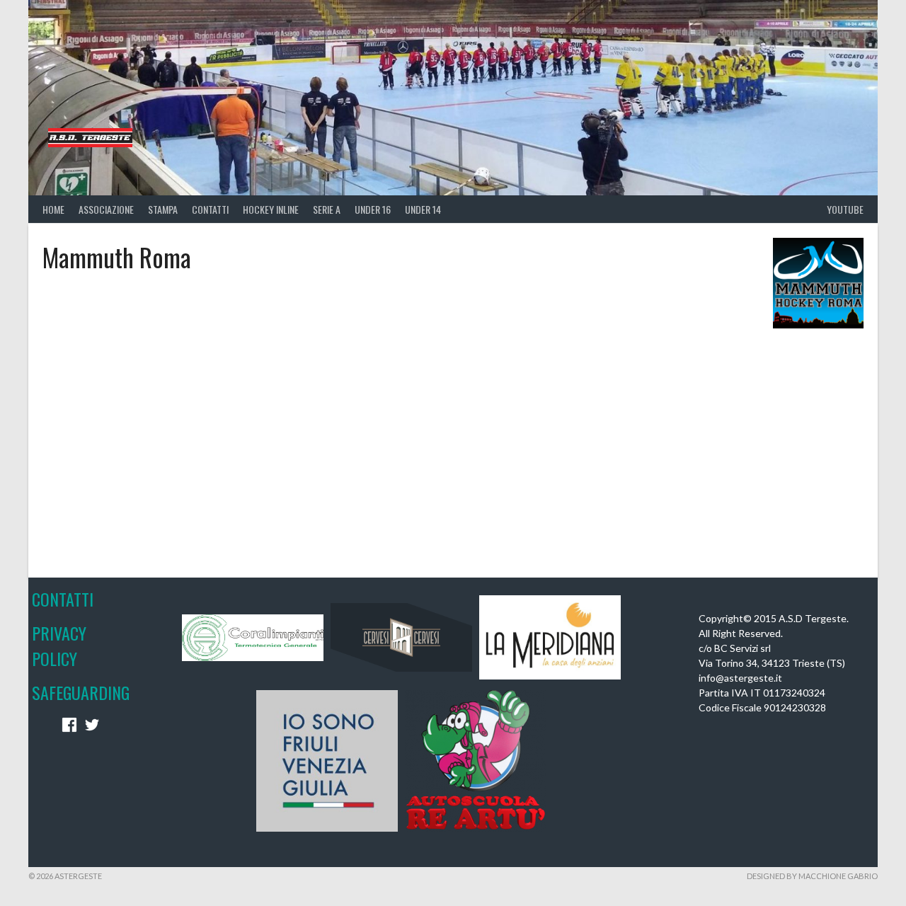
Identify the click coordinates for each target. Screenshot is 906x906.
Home (53, 209)
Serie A (326, 209)
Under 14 (423, 209)
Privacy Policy (59, 645)
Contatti (210, 209)
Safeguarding (81, 692)
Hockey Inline (271, 209)
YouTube (845, 209)
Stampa (163, 209)
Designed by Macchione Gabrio (812, 876)
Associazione (106, 209)
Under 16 (373, 209)
